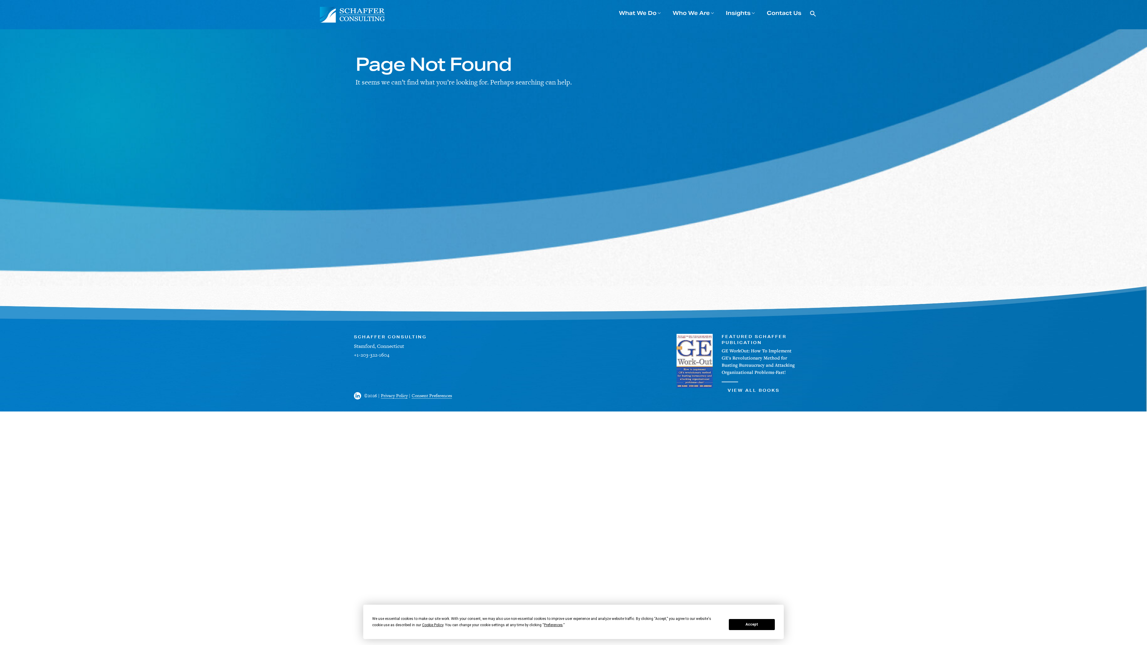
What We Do (638, 13)
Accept (752, 624)
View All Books (754, 390)
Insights (738, 13)
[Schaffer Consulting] (353, 15)
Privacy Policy (394, 395)
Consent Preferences (432, 395)
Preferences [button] (553, 625)
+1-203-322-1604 (371, 354)
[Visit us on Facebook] (359, 396)
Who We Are (691, 13)
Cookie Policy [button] (432, 625)
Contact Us (784, 13)
